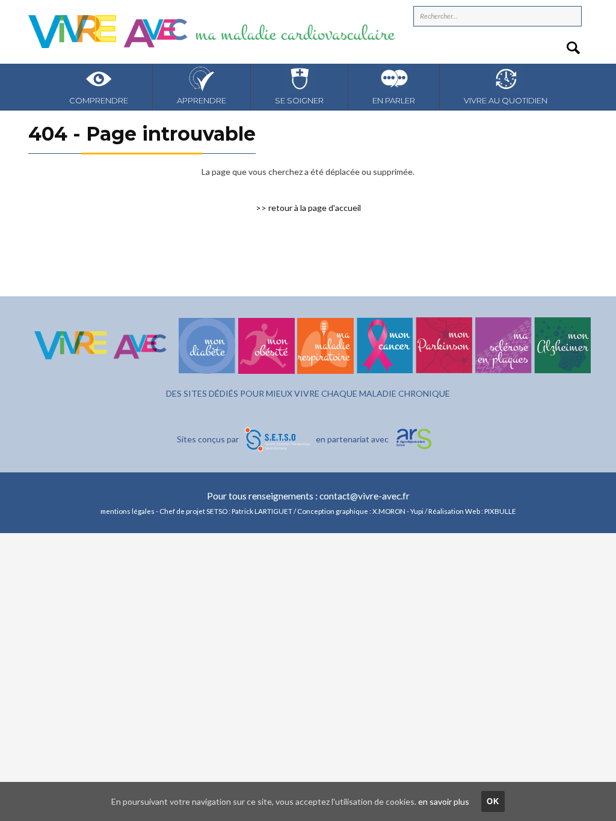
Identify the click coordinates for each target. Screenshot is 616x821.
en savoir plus (443, 801)
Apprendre (201, 100)
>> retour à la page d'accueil (308, 208)
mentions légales (127, 511)
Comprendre (98, 100)
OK (493, 801)
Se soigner (299, 100)
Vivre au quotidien (505, 100)
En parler (393, 100)
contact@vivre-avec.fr (364, 495)
